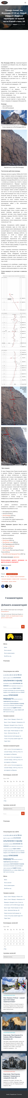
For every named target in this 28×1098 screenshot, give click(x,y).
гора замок (10, 688)
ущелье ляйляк (12, 581)
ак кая (12, 677)
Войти (5, 647)
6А (5, 576)
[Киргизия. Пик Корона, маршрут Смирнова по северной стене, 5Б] (14, 1061)
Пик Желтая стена (8, 542)
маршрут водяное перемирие (17, 576)
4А (12, 675)
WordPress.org (7, 656)
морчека (13, 692)
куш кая (18, 690)
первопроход (23, 579)
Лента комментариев (9, 653)
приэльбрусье (14, 701)
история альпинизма (8, 690)
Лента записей (7, 650)
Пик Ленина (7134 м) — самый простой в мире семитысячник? (14, 999)
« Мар (4, 800)
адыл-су (5, 677)
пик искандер (4, 581)
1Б (4, 675)
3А (9, 675)
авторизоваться (5, 611)
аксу (8, 576)
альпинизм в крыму (12, 680)
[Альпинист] (5, 3)
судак (15, 707)
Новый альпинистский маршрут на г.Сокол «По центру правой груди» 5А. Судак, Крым (13, 738)
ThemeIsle (19, 1094)
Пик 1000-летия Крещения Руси (11, 554)
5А (16, 675)
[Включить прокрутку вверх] (25, 1095)
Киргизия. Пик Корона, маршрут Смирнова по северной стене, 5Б (11, 1076)
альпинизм (17, 677)
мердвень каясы (7, 692)
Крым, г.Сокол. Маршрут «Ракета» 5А (13, 719)
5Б (18, 675)
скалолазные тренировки (8, 705)
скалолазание (6, 703)
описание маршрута (6, 579)
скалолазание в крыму (17, 703)
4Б (14, 675)
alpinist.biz (16, 557)
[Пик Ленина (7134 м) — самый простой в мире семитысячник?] (14, 984)
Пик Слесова (6, 550)
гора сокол (17, 688)
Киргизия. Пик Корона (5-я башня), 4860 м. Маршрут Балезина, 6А (13, 1037)
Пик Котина (6, 540)
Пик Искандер (6, 515)
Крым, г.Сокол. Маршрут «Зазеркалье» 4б (14, 722)
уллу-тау (13, 709)
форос (16, 709)
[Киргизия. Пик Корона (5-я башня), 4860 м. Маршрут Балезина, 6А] (14, 1022)
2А (5, 675)
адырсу (8, 677)
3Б (11, 675)
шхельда (12, 711)
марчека (22, 690)
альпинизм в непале (8, 683)
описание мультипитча (18, 699)
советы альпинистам (7, 707)
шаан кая (8, 711)
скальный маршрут (18, 705)
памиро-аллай (15, 579)
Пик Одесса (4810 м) (8, 546)
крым (15, 690)
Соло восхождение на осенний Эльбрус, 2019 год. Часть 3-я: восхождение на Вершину (13, 752)
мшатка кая (18, 692)
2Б (7, 675)
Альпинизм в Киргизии (9, 995)
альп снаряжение (12, 685)
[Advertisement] (14, 47)
